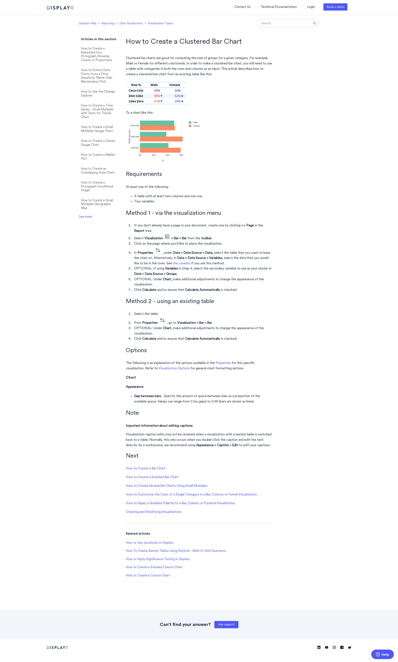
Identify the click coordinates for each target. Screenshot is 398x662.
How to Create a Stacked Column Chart (154, 567)
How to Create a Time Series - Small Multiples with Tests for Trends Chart (97, 111)
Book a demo (335, 7)
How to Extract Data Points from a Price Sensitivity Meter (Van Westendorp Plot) (96, 76)
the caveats (181, 263)
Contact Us (242, 7)
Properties (223, 363)
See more (85, 216)
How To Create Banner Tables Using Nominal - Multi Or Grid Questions (176, 551)
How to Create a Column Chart (148, 575)
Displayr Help (87, 23)
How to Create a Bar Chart (145, 468)
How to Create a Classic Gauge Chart (98, 143)
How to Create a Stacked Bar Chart (152, 477)
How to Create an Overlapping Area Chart (97, 170)
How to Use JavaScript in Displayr (150, 543)
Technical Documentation (279, 7)
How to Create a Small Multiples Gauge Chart (97, 129)
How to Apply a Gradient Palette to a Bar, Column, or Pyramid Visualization (180, 503)
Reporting (107, 23)
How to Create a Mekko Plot (98, 157)
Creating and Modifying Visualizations (153, 512)
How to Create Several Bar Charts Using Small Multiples (166, 486)
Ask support (226, 624)
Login (311, 7)
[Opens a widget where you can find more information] (382, 655)
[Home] (60, 8)
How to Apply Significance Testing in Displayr (158, 559)
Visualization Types (160, 23)
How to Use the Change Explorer (98, 93)
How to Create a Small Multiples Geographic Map (97, 204)
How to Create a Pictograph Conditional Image (97, 186)
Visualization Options (174, 368)
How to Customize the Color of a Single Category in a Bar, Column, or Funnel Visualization (191, 494)
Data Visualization (131, 23)
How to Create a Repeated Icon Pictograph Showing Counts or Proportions (96, 54)
